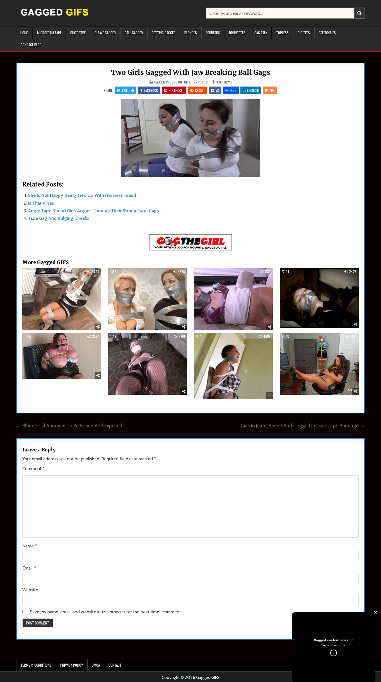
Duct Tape (78, 32)
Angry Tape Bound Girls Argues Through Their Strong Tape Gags (93, 210)
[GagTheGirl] (190, 249)
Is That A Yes (41, 203)
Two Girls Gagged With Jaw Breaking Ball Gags (190, 72)
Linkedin (253, 90)
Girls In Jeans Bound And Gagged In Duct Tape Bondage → (303, 426)
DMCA (96, 665)
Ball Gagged (134, 32)
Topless (282, 32)
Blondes (190, 32)
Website (30, 589)
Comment (33, 468)
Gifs (187, 82)
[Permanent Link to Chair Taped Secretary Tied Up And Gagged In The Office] (61, 299)
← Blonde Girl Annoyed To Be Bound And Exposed (69, 426)
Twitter (128, 90)
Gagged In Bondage (168, 82)
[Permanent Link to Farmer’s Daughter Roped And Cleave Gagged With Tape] (233, 366)
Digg (233, 90)
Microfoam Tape (49, 32)
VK (217, 90)
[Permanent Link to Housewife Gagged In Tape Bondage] (233, 299)
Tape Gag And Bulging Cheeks (58, 218)
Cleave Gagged (105, 32)
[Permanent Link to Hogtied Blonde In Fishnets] (147, 364)
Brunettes (237, 32)
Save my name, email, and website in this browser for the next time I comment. (106, 611)
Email (29, 568)
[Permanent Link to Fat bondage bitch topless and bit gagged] (61, 356)
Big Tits (304, 32)
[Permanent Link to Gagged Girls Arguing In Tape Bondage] (147, 299)
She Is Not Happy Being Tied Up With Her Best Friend (82, 195)
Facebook (151, 90)
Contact (115, 665)
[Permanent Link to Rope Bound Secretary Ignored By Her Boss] (319, 364)
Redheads (213, 32)
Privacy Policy (71, 665)
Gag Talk (260, 32)
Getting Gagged (163, 32)
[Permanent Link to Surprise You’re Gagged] (319, 298)
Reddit (200, 90)
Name (29, 546)
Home (24, 32)
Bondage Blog (31, 44)
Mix (272, 90)
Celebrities (327, 32)
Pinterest (176, 90)
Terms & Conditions (36, 665)
